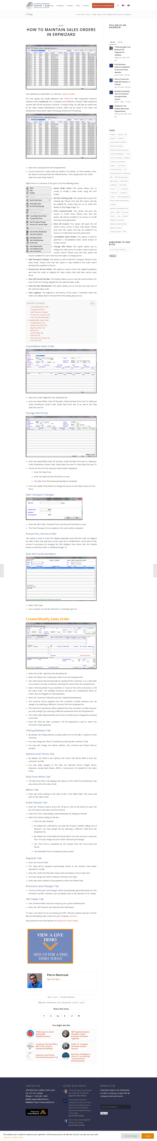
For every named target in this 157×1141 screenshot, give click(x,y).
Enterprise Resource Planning (120, 173)
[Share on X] (50, 1015)
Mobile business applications (119, 200)
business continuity (116, 146)
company (127, 158)
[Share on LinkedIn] (57, 1015)
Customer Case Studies (117, 162)
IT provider (124, 189)
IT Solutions (123, 193)
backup (120, 134)
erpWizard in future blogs (67, 920)
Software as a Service (117, 220)
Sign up (112, 256)
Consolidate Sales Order (40, 307)
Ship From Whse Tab (38, 328)
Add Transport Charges (39, 312)
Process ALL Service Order (40, 315)
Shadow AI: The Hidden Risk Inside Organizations (122, 108)
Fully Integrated (64, 1003)
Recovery (125, 212)
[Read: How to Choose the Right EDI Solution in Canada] (111, 80)
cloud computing (115, 158)
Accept (147, 1136)
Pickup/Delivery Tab (38, 323)
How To (75, 1003)
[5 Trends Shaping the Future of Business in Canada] (2, 570)
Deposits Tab (35, 335)
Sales (82, 1003)
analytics (113, 134)
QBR (118, 212)
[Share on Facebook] (43, 1015)
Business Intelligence (117, 154)
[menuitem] (38, 5)
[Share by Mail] (78, 1015)
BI (125, 134)
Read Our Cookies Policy (13, 1137)
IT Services (113, 193)
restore (112, 216)
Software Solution (116, 228)
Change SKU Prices (38, 309)
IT (118, 189)
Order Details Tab (37, 333)
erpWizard (51, 1003)
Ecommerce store (116, 169)
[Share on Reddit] (71, 1015)
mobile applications (123, 197)
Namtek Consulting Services (119, 208)
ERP (44, 1003)
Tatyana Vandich (68, 94)
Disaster (112, 165)
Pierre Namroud (68, 997)
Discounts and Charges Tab (40, 338)
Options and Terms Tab (39, 325)
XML (124, 232)
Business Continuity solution (119, 150)
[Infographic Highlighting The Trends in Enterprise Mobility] (155, 570)
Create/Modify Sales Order (38, 320)
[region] (78, 1136)
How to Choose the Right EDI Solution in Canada (122, 81)
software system (115, 232)
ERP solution (114, 181)
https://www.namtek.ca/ (44, 1102)
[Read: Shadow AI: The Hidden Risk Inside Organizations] (111, 107)
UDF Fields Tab (36, 340)
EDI (125, 169)
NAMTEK (68, 98)
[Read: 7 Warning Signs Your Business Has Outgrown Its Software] (111, 48)
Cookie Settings (130, 1136)
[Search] (118, 5)
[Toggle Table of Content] (91, 303)
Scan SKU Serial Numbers (40, 317)
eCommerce (122, 165)
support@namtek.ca (40, 1099)
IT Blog (29, 14)
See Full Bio (53, 979)
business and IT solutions (118, 142)
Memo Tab (34, 330)
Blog (61, 26)
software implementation (118, 224)
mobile (112, 197)
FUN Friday (122, 185)
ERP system (124, 181)
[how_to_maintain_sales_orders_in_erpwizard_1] (61, 67)
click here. (73, 916)
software (125, 216)
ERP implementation (121, 177)
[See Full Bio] (60, 979)
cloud (128, 154)
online (112, 212)
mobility (113, 204)
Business (113, 138)
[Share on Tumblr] (64, 1015)
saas (118, 216)
